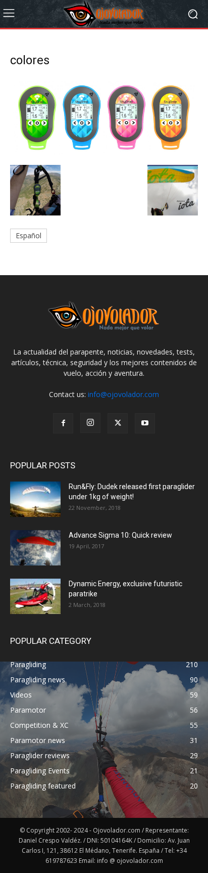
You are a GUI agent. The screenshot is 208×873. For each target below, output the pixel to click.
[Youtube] (145, 423)
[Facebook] (63, 423)
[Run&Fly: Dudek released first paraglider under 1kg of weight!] (35, 499)
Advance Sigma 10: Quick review (120, 535)
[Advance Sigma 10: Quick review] (35, 547)
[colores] (104, 154)
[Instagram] (90, 423)
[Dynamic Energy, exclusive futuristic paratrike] (35, 596)
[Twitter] (118, 423)
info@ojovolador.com (123, 394)
